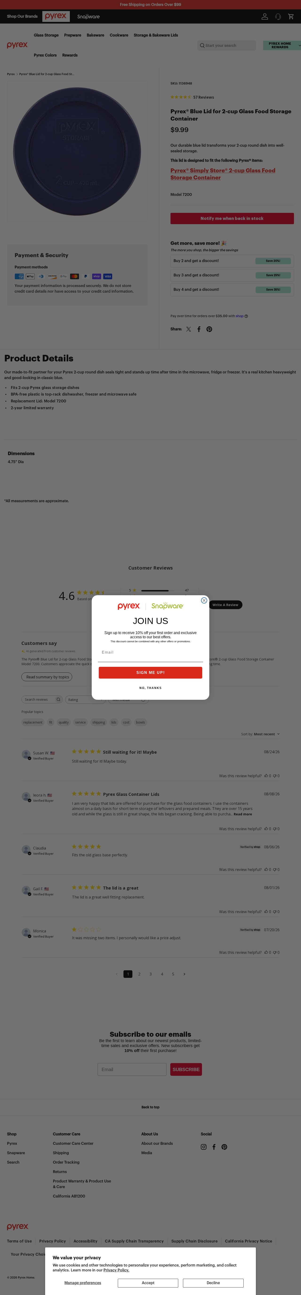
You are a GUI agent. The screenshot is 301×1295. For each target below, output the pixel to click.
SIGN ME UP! (150, 673)
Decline (213, 1283)
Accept (148, 1283)
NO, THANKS (150, 688)
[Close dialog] (204, 600)
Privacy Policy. (116, 1270)
